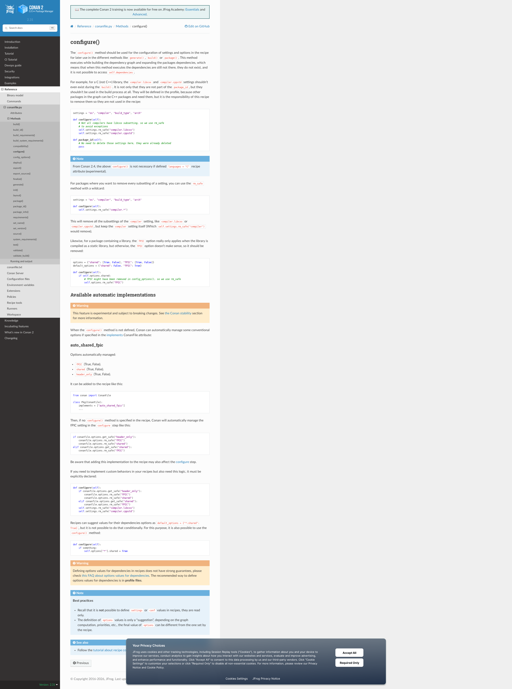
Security (10, 71)
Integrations (12, 77)
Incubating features (17, 326)
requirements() (20, 217)
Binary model (15, 95)
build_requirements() (24, 135)
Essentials (192, 9)
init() (15, 190)
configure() (18, 152)
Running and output (21, 261)
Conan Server (15, 273)
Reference (11, 89)
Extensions (13, 290)
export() (17, 168)
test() (15, 245)
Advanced (140, 14)
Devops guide (13, 65)
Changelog (11, 338)
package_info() (20, 212)
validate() (18, 250)
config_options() (21, 157)
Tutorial (9, 53)
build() (16, 124)
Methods (15, 118)
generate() (18, 185)
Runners (12, 308)
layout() (17, 195)
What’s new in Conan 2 (19, 332)
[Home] (71, 26)
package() (18, 201)
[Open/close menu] (2, 89)
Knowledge (11, 320)
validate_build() (21, 256)
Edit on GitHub (199, 26)
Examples (10, 83)
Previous (82, 663)
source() (17, 234)
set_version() (19, 228)
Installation (11, 47)
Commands (14, 101)
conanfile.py (14, 107)
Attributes (16, 113)
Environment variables (20, 285)
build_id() (18, 130)
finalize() (17, 179)
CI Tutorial (11, 59)
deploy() (17, 163)
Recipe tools (14, 302)
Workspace (14, 314)
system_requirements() (25, 239)
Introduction (12, 41)
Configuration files (18, 279)
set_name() (18, 223)
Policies (11, 296)
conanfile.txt (14, 267)
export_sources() (21, 174)
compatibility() (20, 146)
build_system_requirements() (28, 141)
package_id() (19, 206)
